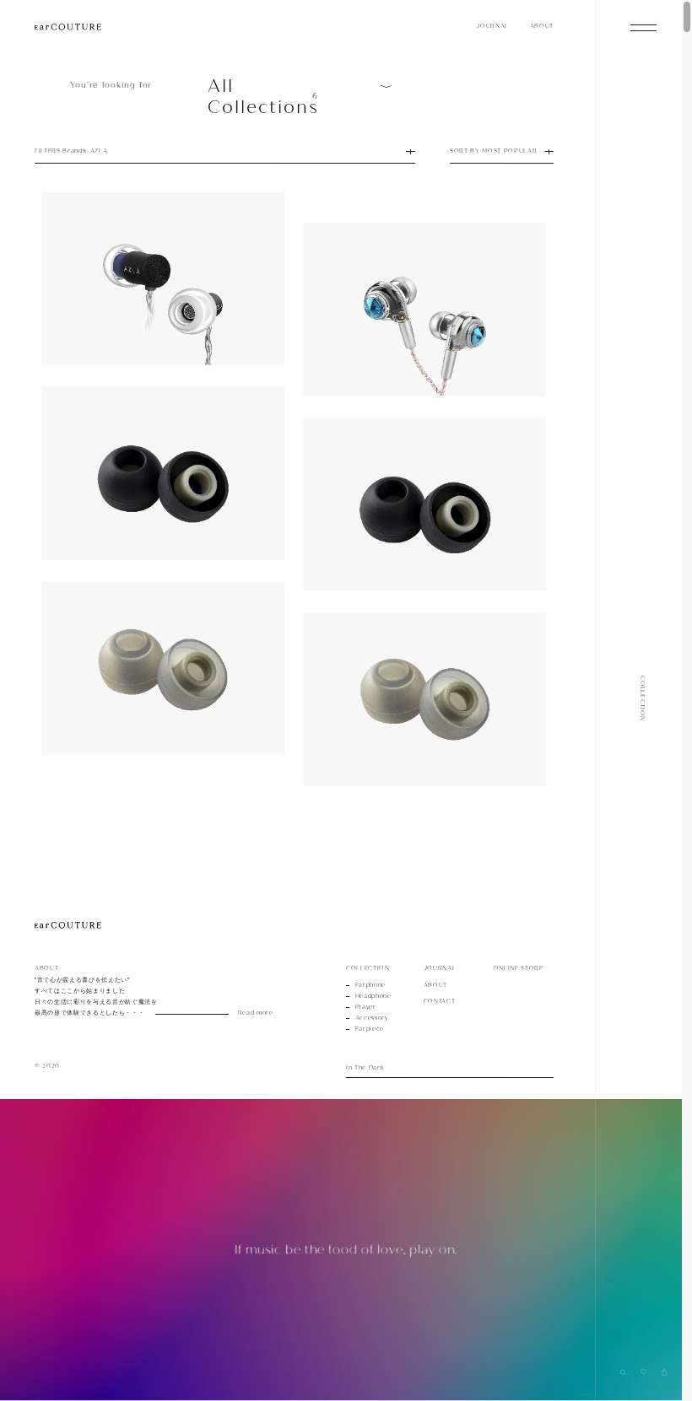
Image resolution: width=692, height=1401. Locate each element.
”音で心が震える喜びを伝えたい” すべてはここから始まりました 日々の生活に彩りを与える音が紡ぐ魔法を (138, 996)
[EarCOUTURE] (68, 926)
